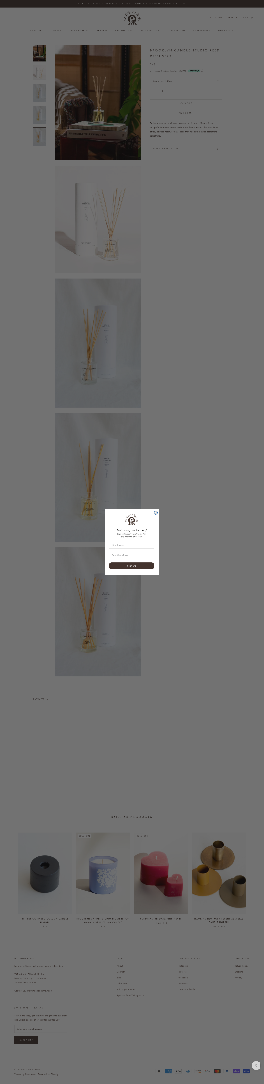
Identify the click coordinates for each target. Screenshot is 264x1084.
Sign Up (131, 565)
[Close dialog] (156, 512)
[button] (131, 519)
